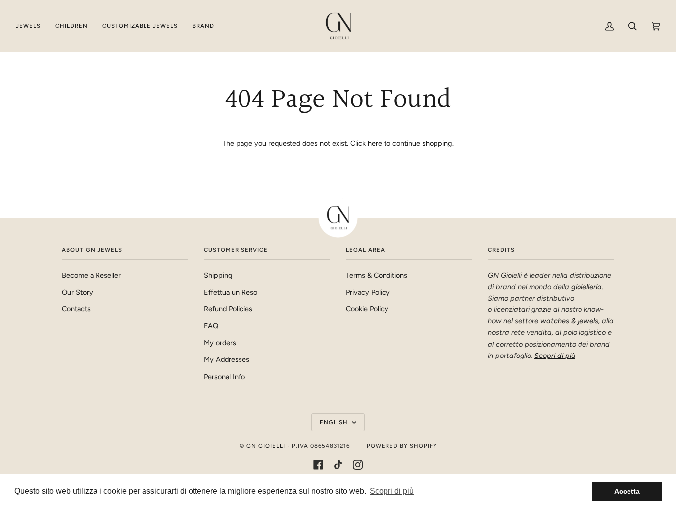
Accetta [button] (627, 491)
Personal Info (224, 376)
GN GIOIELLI (265, 445)
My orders (220, 342)
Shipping (218, 275)
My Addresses (226, 359)
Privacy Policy (368, 292)
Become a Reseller (91, 275)
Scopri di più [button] (392, 491)
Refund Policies (228, 309)
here (375, 143)
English (335, 422)
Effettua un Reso (230, 292)
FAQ (211, 325)
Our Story (77, 292)
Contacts (76, 309)
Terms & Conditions (376, 275)
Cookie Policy (367, 309)
